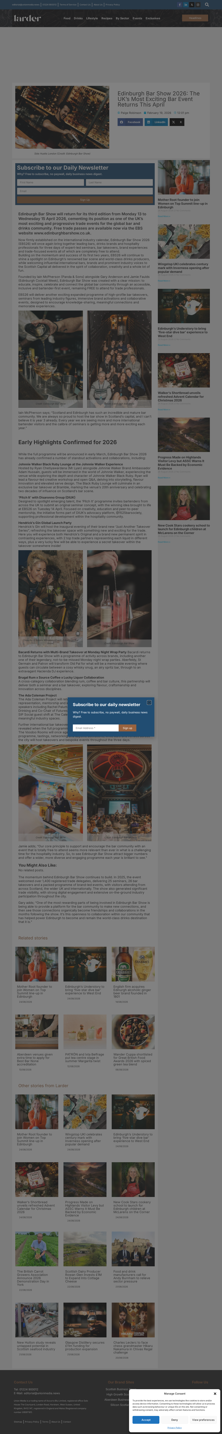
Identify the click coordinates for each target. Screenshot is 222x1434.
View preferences (203, 1419)
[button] (215, 1393)
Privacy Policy (175, 1427)
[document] (111, 717)
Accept (146, 1419)
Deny (174, 1419)
